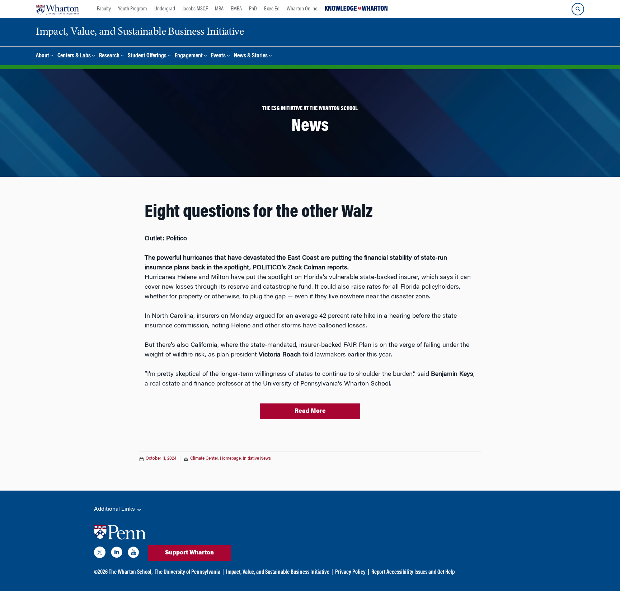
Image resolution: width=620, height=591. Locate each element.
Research (109, 56)
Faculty (104, 9)
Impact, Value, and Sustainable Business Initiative (277, 572)
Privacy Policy (350, 572)
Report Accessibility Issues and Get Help (413, 572)
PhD (253, 9)
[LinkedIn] (116, 554)
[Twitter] (99, 554)
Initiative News (257, 459)
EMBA (236, 9)
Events (218, 56)
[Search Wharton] (578, 9)
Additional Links (115, 509)
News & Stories (251, 56)
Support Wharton (189, 553)
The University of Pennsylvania (187, 572)
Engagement (189, 56)
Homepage (230, 459)
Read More (310, 411)
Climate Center (204, 459)
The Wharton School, (130, 572)
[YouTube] (133, 554)
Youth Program (132, 9)
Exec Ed (272, 9)
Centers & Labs (74, 56)
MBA (219, 9)
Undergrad (164, 9)
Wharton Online (302, 9)
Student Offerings (147, 56)
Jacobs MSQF (195, 9)
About (42, 56)
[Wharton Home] (57, 9)
